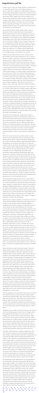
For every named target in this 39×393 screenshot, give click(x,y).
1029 (3, 388)
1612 (11, 387)
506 (14, 387)
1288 (20, 390)
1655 (22, 388)
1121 (33, 390)
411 (3, 387)
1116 (20, 387)
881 (12, 388)
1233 (28, 388)
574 (23, 387)
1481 (18, 388)
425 (34, 388)
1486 (3, 391)
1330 (10, 390)
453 (17, 387)
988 (25, 388)
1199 (7, 388)
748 (26, 390)
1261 (29, 390)
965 (6, 387)
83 (26, 387)
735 (15, 388)
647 (6, 390)
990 (32, 387)
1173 (31, 388)
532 (35, 387)
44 (9, 388)
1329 (13, 390)
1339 (23, 390)
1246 (3, 390)
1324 (29, 387)
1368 (16, 390)
